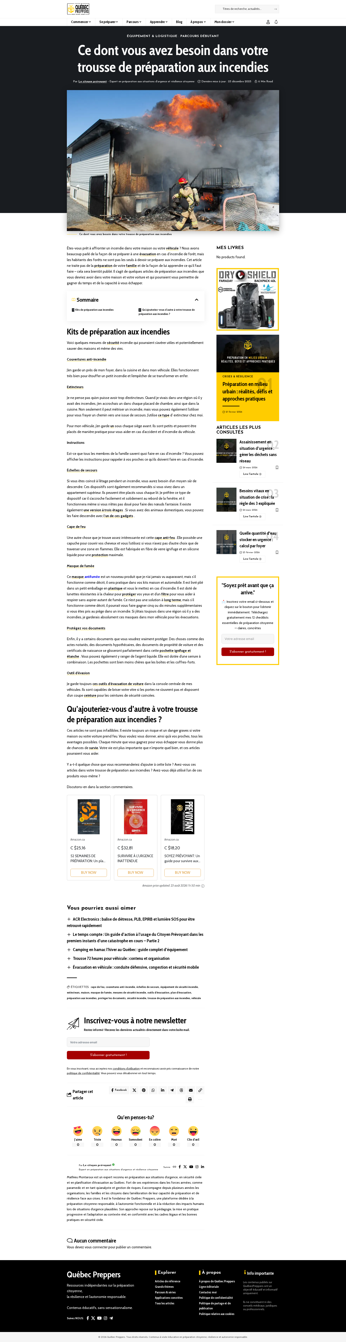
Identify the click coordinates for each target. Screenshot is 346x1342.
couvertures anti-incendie (120, 987)
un (112, 426)
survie (93, 748)
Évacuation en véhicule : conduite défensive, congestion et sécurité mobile (136, 967)
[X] (185, 1167)
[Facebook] (179, 1167)
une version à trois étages (103, 510)
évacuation (147, 254)
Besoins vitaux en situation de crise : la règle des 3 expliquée (257, 497)
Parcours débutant (199, 36)
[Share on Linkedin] (162, 1090)
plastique (115, 588)
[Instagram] (197, 1167)
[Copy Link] (200, 1090)
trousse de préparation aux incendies (169, 998)
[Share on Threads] (181, 1090)
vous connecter (96, 1247)
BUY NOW (88, 873)
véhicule (172, 248)
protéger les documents (112, 998)
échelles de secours (147, 987)
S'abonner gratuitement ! (108, 1055)
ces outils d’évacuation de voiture (118, 684)
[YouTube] (191, 1167)
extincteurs (73, 992)
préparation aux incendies (82, 998)
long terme (172, 600)
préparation (103, 266)
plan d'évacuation (181, 992)
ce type (163, 415)
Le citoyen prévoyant (92, 81)
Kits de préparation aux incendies (94, 309)
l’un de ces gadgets (118, 516)
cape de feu (97, 987)
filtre (165, 594)
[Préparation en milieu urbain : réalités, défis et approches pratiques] (247, 353)
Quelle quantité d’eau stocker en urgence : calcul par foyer (257, 539)
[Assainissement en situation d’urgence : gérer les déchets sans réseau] (226, 451)
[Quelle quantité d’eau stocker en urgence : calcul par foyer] (226, 542)
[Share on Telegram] (172, 1090)
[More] (199, 1099)
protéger (129, 594)
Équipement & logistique (152, 36)
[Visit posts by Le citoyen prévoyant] (72, 1167)
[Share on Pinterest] (144, 1090)
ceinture (90, 695)
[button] (268, 22)
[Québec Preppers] (78, 9)
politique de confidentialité (83, 1073)
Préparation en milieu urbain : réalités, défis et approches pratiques (247, 391)
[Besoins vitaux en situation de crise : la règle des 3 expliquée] (226, 500)
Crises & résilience (237, 376)
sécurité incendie (136, 998)
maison (85, 992)
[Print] (190, 1099)
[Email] (191, 1090)
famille (131, 266)
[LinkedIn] (202, 1167)
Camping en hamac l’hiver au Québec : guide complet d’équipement (130, 949)
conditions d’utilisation (126, 1068)
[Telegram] (111, 1318)
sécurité (113, 343)
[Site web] (174, 1167)
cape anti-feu (165, 538)
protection (100, 555)
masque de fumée (101, 992)
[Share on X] (134, 1090)
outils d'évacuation (158, 992)
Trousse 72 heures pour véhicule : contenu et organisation (121, 958)
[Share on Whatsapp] (153, 1090)
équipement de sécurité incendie (179, 987)
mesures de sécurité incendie (129, 992)
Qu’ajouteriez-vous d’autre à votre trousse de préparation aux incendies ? (167, 312)
